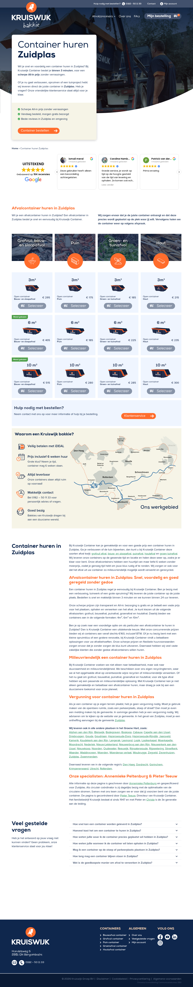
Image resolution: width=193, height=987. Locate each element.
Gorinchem (156, 764)
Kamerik (74, 740)
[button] (179, 172)
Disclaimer (103, 979)
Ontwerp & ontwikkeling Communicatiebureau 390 (159, 983)
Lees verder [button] (108, 185)
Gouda (89, 736)
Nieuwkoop (83, 748)
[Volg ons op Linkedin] (174, 937)
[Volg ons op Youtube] (167, 937)
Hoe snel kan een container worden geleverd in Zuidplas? (107, 824)
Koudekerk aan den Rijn (94, 740)
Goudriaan (101, 736)
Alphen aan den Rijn (81, 732)
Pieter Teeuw (127, 796)
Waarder (74, 753)
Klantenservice (134, 415)
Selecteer (35, 306)
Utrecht (94, 769)
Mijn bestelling (163, 16)
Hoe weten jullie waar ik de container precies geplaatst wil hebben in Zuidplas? (120, 837)
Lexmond (127, 740)
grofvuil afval (99, 554)
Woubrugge (140, 753)
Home (15, 149)
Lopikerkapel (149, 740)
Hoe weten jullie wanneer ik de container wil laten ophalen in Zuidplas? (115, 843)
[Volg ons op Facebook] (160, 937)
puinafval (138, 554)
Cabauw (137, 732)
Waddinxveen (88, 753)
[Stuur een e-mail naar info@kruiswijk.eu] (14, 963)
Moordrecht (76, 744)
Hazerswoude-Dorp (119, 736)
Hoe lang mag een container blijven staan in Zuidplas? (105, 856)
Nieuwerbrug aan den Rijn (134, 744)
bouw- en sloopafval (119, 554)
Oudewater (109, 748)
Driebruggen (76, 736)
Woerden (102, 753)
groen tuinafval (168, 554)
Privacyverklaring (140, 979)
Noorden (97, 748)
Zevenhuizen (166, 753)
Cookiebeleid (119, 979)
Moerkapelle (165, 740)
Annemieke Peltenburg (143, 783)
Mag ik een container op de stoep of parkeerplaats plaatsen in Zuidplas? (116, 850)
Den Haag (129, 764)
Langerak (114, 740)
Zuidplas (120, 720)
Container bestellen (35, 130)
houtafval (150, 554)
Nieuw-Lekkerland (107, 744)
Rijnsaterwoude (139, 748)
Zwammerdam (88, 757)
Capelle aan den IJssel (157, 732)
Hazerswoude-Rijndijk (145, 736)
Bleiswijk (99, 732)
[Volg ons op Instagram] (160, 943)
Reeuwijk (123, 748)
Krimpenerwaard (79, 769)
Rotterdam (106, 769)
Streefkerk (171, 748)
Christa (150, 800)
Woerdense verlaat (120, 753)
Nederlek (89, 744)
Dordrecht (142, 764)
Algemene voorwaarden (167, 979)
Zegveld (153, 753)
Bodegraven (113, 732)
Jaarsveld (164, 736)
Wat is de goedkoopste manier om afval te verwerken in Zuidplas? (112, 863)
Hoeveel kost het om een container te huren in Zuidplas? (107, 831)
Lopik (137, 740)
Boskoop (126, 732)
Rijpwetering (156, 748)
